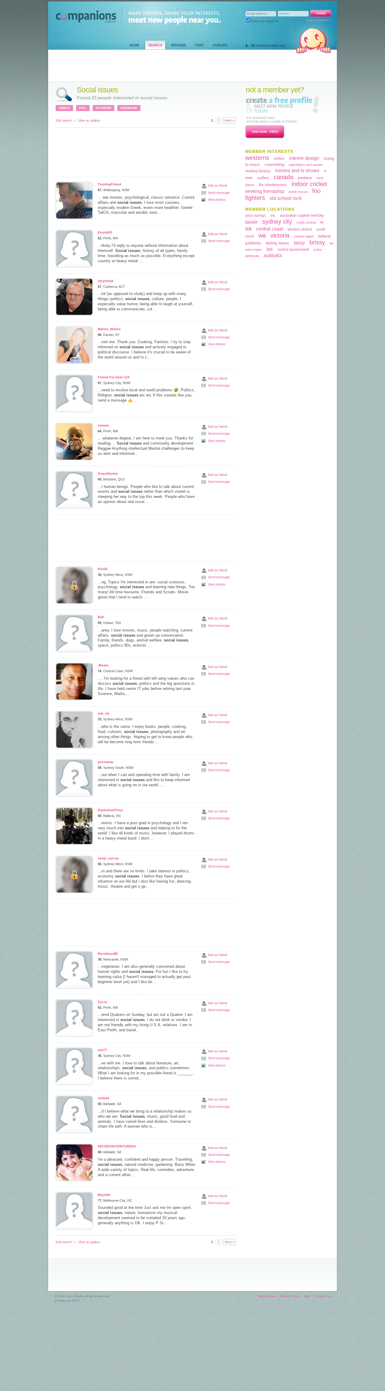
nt (321, 222)
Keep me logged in (264, 21)
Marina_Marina (109, 329)
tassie (251, 222)
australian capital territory (302, 215)
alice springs (255, 215)
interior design (304, 158)
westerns (257, 157)
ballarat (324, 236)
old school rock (286, 198)
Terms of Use (266, 1296)
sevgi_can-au (108, 858)
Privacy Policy (289, 1296)
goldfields (253, 243)
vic (273, 215)
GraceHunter (108, 473)
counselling (274, 164)
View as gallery (89, 120)
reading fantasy (257, 171)
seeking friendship (264, 191)
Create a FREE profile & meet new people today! (282, 104)
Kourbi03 (105, 232)
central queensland (293, 249)
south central (306, 222)
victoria (279, 235)
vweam (103, 425)
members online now (268, 45)
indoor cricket (309, 184)
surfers (263, 177)
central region (304, 236)
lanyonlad (105, 281)
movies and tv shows (297, 170)
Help (307, 1296)
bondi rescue (298, 192)
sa (248, 228)
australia (272, 255)
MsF (101, 617)
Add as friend (217, 185)
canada (283, 177)
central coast (269, 228)
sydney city (277, 221)
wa (262, 235)
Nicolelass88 (108, 953)
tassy (299, 242)
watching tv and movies (306, 164)
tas (269, 249)
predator (305, 177)
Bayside (104, 1195)
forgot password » (318, 20)
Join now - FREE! (265, 131)
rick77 (102, 1050)
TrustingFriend (109, 184)
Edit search (64, 120)
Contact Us (323, 1296)
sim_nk (103, 713)
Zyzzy (102, 1002)
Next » (229, 120)
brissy (317, 242)
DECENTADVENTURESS (117, 1146)
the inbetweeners (273, 185)
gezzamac (106, 762)
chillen (279, 159)
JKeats (103, 665)
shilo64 (103, 1098)
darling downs (277, 243)
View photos (217, 199)
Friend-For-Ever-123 (113, 377)
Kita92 (103, 569)
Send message (219, 192)
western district (300, 229)
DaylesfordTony (110, 810)
